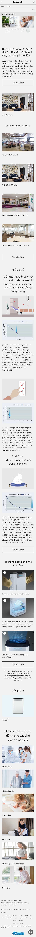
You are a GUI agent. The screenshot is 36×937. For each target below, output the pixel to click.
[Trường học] (18, 795)
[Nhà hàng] (18, 868)
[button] (18, 257)
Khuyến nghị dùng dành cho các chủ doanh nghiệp (14, 903)
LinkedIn (3, 912)
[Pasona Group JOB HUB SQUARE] (18, 203)
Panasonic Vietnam (6, 6)
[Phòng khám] (18, 746)
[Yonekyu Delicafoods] (18, 142)
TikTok (17, 909)
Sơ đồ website (15, 915)
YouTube (11, 909)
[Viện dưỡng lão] (18, 771)
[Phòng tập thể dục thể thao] (18, 843)
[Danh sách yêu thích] (33, 10)
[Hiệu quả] (18, 306)
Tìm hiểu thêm (18, 82)
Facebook (3, 909)
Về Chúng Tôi (5, 915)
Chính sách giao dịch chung (9, 918)
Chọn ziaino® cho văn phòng (8, 905)
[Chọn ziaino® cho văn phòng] (18, 24)
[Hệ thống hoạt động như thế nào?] (18, 580)
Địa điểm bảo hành (18, 920)
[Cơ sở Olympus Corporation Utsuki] (18, 233)
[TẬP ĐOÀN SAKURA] (18, 173)
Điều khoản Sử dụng (26, 915)
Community (25, 909)
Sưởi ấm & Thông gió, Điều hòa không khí (11, 900)
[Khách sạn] (18, 819)
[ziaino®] (18, 696)
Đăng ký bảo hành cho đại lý (25, 918)
